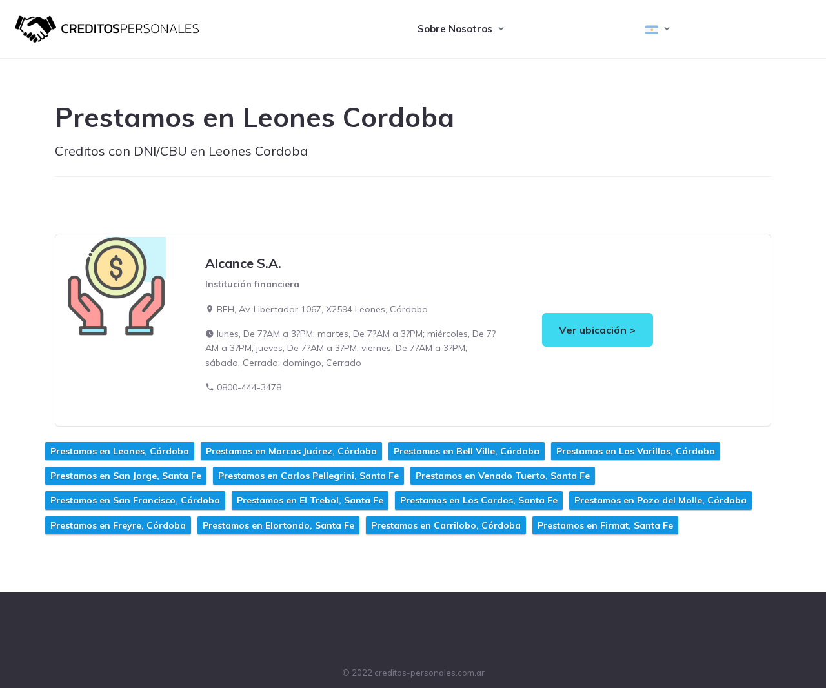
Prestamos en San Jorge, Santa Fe (125, 475)
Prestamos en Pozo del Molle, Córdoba (660, 500)
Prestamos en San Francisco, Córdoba (135, 500)
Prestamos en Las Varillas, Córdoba (635, 451)
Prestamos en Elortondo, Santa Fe (278, 525)
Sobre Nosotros (455, 29)
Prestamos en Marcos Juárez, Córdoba (291, 451)
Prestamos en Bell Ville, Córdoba (466, 451)
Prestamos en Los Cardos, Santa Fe (479, 500)
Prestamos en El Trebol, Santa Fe (310, 500)
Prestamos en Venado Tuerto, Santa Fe (503, 475)
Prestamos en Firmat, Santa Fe (605, 525)
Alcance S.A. (243, 263)
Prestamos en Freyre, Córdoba (118, 525)
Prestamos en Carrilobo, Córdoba (446, 525)
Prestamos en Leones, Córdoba (119, 451)
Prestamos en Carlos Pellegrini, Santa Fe (308, 475)
